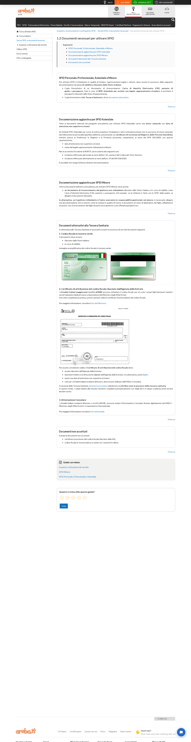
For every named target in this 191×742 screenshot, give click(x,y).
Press (102, 731)
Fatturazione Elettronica (38, 25)
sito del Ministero (98, 303)
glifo (146, 374)
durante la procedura (98, 386)
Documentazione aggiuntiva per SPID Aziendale (89, 52)
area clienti (125, 2)
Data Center (125, 731)
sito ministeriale (97, 411)
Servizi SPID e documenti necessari (31, 40)
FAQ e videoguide (24, 58)
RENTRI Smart (107, 25)
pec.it (110, 2)
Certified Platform (123, 25)
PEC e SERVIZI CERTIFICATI (133, 13)
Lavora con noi (91, 731)
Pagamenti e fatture (141, 25)
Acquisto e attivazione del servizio (33, 45)
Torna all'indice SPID (27, 31)
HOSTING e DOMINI (116, 13)
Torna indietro (25, 36)
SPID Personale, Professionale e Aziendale (77, 476)
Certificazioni (75, 731)
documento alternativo (118, 97)
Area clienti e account (161, 25)
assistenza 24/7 (144, 2)
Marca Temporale (92, 25)
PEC (19, 25)
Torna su (171, 106)
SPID (24, 25)
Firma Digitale (57, 25)
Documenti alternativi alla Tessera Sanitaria (87, 59)
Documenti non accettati (79, 62)
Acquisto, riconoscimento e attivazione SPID (76, 31)
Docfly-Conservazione (73, 25)
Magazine (113, 731)
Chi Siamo (62, 731)
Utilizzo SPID (22, 49)
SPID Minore (64, 472)
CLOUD (167, 12)
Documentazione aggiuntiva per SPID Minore (88, 55)
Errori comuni (22, 54)
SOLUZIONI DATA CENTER (150, 13)
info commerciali (165, 2)
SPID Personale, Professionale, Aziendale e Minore (91, 48)
